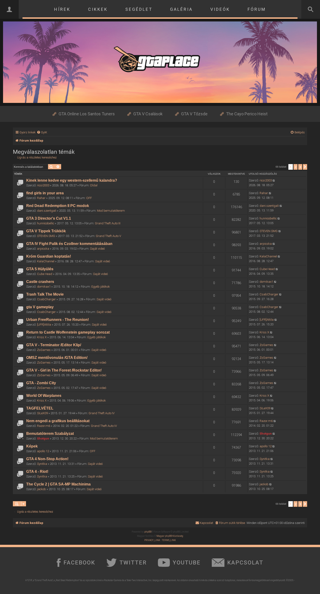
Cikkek (98, 9)
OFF (89, 198)
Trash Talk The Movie (45, 294)
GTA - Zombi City (41, 383)
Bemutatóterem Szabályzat (50, 434)
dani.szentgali (46, 210)
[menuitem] (42, 132)
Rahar (41, 198)
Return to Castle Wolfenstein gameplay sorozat (68, 332)
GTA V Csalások (148, 113)
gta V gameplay (40, 307)
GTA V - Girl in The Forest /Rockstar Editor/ (63, 370)
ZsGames (44, 350)
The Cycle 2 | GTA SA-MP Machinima (58, 484)
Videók (220, 9)
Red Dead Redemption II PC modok (57, 206)
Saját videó (97, 248)
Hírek (62, 9)
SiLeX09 (42, 413)
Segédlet (139, 9)
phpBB (147, 531)
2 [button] (295, 167)
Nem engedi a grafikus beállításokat (57, 421)
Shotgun (43, 438)
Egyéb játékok (100, 286)
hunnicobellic (45, 223)
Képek (32, 446)
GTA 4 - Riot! (37, 472)
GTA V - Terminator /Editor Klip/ (53, 345)
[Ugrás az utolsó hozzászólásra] (273, 180)
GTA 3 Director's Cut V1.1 (48, 218)
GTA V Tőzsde (194, 113)
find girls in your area (45, 193)
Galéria (181, 9)
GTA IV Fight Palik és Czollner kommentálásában (69, 244)
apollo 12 (43, 451)
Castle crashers (40, 282)
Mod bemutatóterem (111, 210)
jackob (41, 489)
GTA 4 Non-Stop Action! (47, 459)
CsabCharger (46, 299)
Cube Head (44, 274)
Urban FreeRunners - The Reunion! (57, 320)
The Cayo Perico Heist (247, 113)
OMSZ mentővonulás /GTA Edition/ (56, 358)
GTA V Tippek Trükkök (46, 231)
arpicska (43, 248)
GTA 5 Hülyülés (39, 269)
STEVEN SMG (46, 236)
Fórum (257, 9)
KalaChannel (45, 261)
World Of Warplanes (43, 396)
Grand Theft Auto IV (102, 413)
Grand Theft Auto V (108, 236)
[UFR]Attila (44, 324)
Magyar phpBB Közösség (169, 536)
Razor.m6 (43, 426)
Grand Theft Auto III (107, 223)
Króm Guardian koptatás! (48, 256)
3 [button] (300, 167)
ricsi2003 (43, 185)
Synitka (42, 464)
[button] (305, 167)
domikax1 (44, 286)
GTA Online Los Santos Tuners (87, 113)
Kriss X (42, 337)
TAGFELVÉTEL (39, 408)
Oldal (93, 185)
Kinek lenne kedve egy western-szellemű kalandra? (71, 180)
